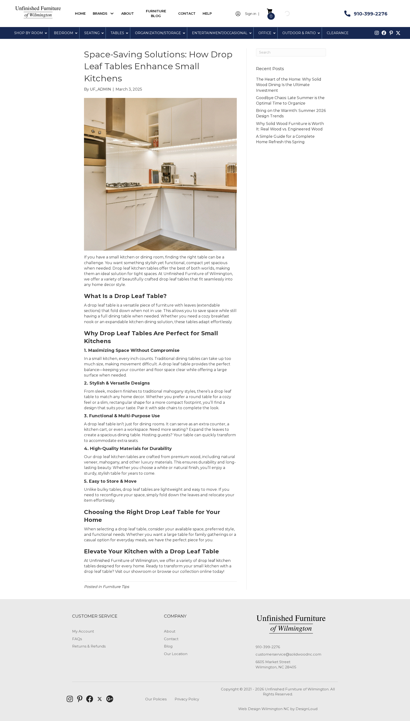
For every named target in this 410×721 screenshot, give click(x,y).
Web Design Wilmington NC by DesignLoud (277, 709)
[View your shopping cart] (270, 10)
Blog (168, 646)
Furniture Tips (116, 586)
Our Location (175, 654)
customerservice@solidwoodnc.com (288, 654)
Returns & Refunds (89, 646)
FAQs (77, 639)
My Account (83, 631)
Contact (171, 639)
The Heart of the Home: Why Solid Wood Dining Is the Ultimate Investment (288, 84)
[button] (111, 13)
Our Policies (156, 699)
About (169, 631)
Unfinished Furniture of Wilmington (123, 560)
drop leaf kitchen (214, 560)
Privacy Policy (187, 699)
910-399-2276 (268, 647)
